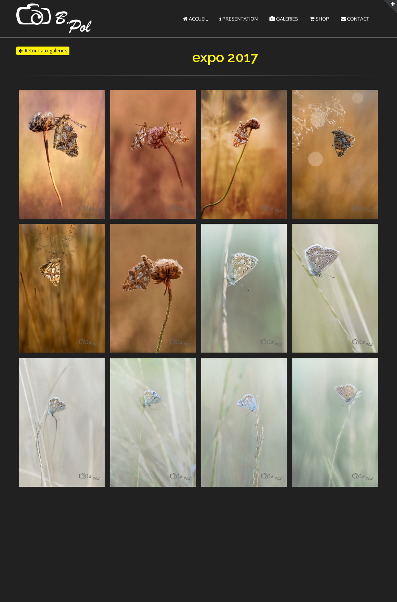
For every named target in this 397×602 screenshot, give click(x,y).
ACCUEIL (198, 18)
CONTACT (357, 18)
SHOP (321, 18)
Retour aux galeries (46, 50)
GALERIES (286, 18)
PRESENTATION (239, 18)
